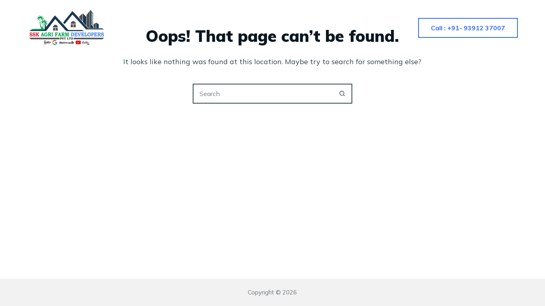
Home (192, 27)
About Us (238, 27)
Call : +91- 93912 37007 (468, 28)
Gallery (289, 27)
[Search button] (342, 93)
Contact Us (343, 27)
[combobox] (263, 94)
